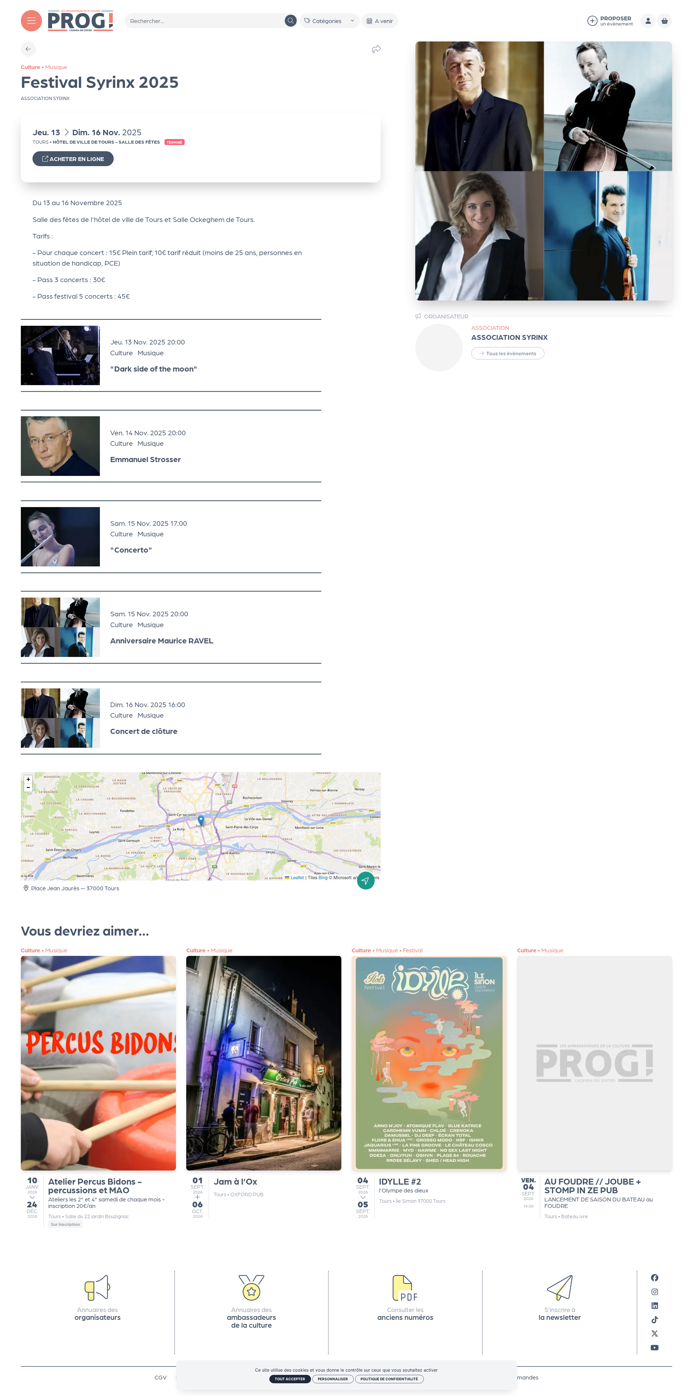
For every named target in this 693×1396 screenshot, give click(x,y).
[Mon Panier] (664, 20)
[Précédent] (28, 49)
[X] (654, 1333)
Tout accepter (290, 1379)
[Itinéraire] (366, 880)
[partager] (376, 49)
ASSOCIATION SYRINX (509, 336)
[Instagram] (655, 1291)
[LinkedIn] (655, 1305)
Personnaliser (333, 1379)
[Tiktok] (655, 1319)
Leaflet (296, 877)
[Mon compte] (648, 20)
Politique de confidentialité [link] (389, 1379)
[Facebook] (654, 1277)
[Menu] (31, 20)
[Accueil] (80, 19)
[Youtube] (654, 1347)
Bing (323, 877)
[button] (201, 820)
